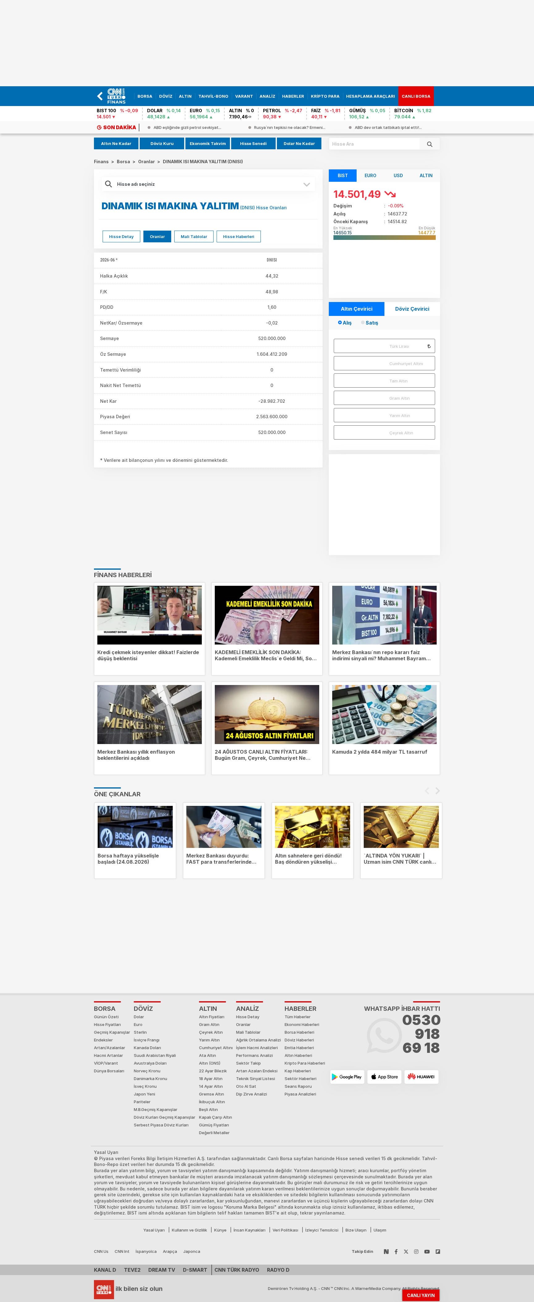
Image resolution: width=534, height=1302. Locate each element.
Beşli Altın (208, 1109)
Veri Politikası (285, 1230)
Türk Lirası (399, 346)
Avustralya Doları (150, 1063)
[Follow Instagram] (416, 1251)
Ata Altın (207, 1055)
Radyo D (278, 1270)
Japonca (191, 1251)
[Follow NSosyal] (386, 1251)
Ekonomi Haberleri (302, 1024)
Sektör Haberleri (300, 1078)
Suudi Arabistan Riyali (155, 1055)
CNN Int (122, 1251)
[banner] (119, 96)
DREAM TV (161, 1270)
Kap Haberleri (298, 1070)
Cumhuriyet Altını (406, 363)
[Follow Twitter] (406, 1251)
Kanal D (105, 1270)
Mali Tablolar (194, 236)
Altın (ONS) (209, 1063)
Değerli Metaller (214, 1132)
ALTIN (208, 1008)
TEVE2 (132, 1270)
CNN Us (101, 1251)
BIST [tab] (343, 175)
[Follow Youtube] (427, 1251)
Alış (347, 323)
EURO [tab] (370, 175)
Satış (372, 323)
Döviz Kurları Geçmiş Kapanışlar (164, 1117)
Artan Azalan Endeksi (257, 1070)
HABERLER (300, 1008)
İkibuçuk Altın (212, 1101)
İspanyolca (146, 1251)
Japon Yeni (144, 1093)
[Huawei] (422, 1077)
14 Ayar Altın (211, 1086)
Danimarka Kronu (150, 1078)
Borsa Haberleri (299, 1032)
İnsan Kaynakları (249, 1230)
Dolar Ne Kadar (299, 143)
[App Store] (384, 1077)
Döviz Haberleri (299, 1039)
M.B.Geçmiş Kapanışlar (155, 1109)
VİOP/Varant (106, 1063)
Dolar (139, 1016)
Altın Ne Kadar (116, 143)
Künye (220, 1230)
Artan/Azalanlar (109, 1047)
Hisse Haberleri (238, 236)
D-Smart (195, 1270)
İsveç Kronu (145, 1086)
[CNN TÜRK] (104, 1288)
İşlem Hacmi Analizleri (257, 1047)
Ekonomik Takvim (208, 143)
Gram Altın (399, 398)
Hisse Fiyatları (107, 1024)
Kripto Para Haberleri (305, 1063)
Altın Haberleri (298, 1055)
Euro (138, 1024)
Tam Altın (398, 380)
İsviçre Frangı (146, 1039)
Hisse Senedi (253, 143)
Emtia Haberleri (299, 1047)
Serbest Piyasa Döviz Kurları (161, 1124)
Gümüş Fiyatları (214, 1124)
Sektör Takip (248, 1063)
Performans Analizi (254, 1055)
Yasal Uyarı (154, 1230)
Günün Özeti (106, 1016)
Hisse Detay (121, 236)
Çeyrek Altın (401, 432)
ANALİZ (247, 1008)
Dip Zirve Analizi (251, 1093)
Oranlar (157, 236)
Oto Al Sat (246, 1086)
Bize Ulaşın (356, 1230)
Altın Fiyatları (211, 1016)
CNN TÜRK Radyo (236, 1270)
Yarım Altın (399, 415)
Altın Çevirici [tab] (356, 309)
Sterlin (140, 1032)
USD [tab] (398, 175)
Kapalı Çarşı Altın (215, 1117)
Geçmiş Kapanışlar (112, 1032)
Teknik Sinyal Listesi (255, 1078)
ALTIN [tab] (426, 175)
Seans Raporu (298, 1086)
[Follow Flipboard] (438, 1251)
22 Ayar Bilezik (213, 1070)
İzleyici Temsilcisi (321, 1230)
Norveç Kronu (147, 1070)
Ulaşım (380, 1230)
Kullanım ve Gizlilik (189, 1230)
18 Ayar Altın (210, 1078)
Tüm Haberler (298, 1016)
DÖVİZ (143, 1008)
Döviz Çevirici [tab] (412, 309)
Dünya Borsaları (109, 1070)
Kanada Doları (147, 1047)
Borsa (105, 1008)
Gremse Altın (211, 1093)
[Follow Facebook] (396, 1251)
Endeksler (103, 1039)
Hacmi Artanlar (108, 1055)
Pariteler (142, 1101)
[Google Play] (347, 1077)
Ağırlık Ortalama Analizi (258, 1039)
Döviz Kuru (162, 143)
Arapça (170, 1251)
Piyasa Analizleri (300, 1093)
